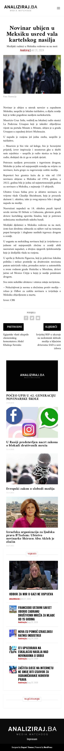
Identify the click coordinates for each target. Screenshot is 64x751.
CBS (12, 300)
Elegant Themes (27, 747)
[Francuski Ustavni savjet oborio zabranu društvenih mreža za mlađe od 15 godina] (13, 609)
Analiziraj (24, 50)
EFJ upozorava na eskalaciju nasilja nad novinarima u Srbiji (33, 652)
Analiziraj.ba (14, 599)
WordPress (48, 747)
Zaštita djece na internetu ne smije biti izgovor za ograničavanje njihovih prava (35, 674)
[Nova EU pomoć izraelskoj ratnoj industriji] (13, 633)
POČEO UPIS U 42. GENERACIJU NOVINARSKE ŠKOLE (31, 397)
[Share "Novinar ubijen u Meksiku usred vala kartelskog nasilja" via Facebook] (26, 318)
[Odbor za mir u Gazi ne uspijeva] (33, 575)
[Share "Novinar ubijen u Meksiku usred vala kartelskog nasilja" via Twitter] (32, 318)
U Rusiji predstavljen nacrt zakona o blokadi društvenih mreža (32, 443)
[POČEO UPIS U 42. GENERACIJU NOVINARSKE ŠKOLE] (32, 375)
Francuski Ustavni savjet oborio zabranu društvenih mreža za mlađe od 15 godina (36, 613)
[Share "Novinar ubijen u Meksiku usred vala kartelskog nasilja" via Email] (38, 318)
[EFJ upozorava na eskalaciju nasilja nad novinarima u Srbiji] (13, 649)
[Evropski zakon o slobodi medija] (32, 468)
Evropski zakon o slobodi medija (30, 489)
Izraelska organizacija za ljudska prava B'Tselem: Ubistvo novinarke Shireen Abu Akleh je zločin (30, 537)
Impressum (32, 739)
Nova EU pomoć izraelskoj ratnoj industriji (35, 633)
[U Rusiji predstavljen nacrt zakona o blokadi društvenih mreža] (32, 422)
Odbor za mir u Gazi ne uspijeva (31, 594)
